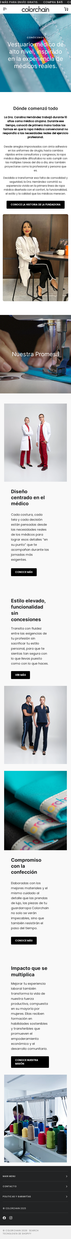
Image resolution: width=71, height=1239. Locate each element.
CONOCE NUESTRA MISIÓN (26, 1061)
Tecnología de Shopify (17, 1233)
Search (33, 1230)
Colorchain (13, 1230)
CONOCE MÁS (24, 572)
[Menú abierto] (8, 8)
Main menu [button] (9, 1176)
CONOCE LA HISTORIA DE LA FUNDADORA (35, 204)
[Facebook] (4, 1217)
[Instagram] (10, 1217)
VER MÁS (20, 675)
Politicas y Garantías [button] (17, 1196)
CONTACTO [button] (10, 1186)
